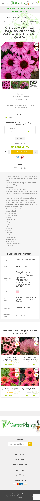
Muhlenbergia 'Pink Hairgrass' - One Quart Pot (29, 359)
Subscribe (30, 444)
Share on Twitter (15, 168)
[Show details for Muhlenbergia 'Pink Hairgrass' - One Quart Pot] (29, 346)
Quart (10, 117)
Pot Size (20, 115)
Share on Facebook (18, 168)
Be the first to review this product (20, 96)
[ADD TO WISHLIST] (35, 152)
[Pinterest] (20, 474)
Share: (20, 164)
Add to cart (22, 152)
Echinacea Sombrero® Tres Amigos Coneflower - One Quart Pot (10, 389)
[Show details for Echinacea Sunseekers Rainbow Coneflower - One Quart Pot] (29, 377)
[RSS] (23, 474)
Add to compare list (21, 99)
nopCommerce (23, 494)
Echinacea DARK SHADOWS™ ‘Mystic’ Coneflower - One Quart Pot (10, 360)
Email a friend (25, 168)
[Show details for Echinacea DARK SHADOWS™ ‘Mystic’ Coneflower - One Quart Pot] (10, 346)
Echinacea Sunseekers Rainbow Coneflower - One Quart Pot (29, 389)
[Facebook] (16, 474)
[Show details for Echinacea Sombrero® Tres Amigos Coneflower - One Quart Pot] (10, 377)
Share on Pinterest (22, 168)
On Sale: (16, 146)
